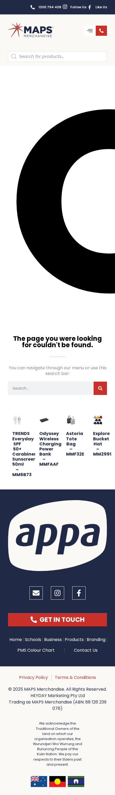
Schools (33, 639)
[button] (90, 31)
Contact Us (86, 650)
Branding (96, 639)
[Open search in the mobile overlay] (57, 56)
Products (74, 639)
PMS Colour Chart (36, 650)
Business (53, 639)
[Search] (100, 388)
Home (15, 639)
